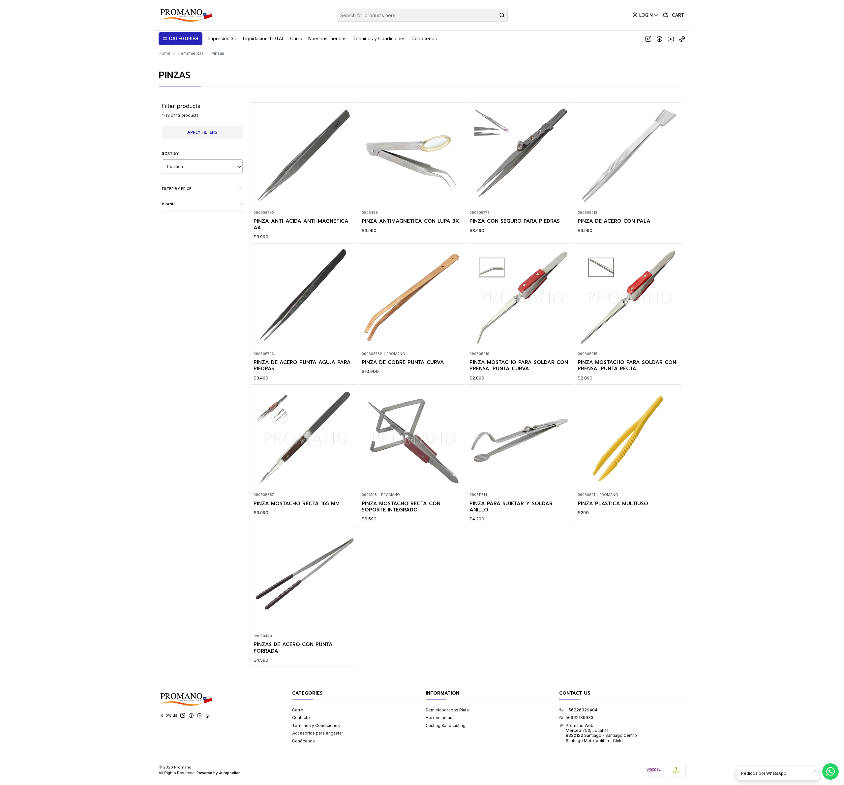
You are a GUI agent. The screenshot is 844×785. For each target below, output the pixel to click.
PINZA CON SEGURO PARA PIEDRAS (514, 221)
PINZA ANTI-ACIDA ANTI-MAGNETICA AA (301, 224)
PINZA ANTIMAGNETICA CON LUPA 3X (410, 221)
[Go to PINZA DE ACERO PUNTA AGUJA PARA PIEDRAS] (304, 297)
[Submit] (502, 15)
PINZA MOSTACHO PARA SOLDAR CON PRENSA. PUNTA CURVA (518, 366)
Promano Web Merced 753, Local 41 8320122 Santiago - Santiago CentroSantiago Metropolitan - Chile (601, 733)
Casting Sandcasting (446, 725)
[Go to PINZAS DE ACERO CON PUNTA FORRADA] (304, 579)
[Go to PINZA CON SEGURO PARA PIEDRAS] (519, 156)
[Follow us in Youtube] (670, 38)
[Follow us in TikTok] (682, 38)
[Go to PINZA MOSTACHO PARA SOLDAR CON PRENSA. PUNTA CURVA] (519, 297)
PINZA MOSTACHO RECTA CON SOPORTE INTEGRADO (401, 507)
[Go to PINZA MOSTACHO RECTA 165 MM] (304, 438)
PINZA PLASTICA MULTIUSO (613, 503)
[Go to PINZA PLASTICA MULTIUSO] (628, 438)
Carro (297, 709)
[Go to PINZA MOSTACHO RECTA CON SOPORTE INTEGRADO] (412, 438)
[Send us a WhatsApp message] (830, 771)
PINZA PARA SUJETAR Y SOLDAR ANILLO (511, 507)
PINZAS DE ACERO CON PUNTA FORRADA (293, 648)
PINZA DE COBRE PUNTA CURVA (403, 362)
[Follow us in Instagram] (648, 38)
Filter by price (177, 188)
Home (164, 53)
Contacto (301, 717)
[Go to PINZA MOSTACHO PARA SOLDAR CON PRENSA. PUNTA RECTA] (628, 297)
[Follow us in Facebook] (659, 38)
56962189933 (579, 717)
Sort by (170, 153)
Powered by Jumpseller (218, 772)
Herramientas (191, 53)
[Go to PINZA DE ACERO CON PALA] (628, 156)
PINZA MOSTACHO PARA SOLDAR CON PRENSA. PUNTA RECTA (627, 366)
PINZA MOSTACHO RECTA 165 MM (297, 503)
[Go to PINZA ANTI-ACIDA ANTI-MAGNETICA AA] (304, 156)
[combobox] (422, 15)
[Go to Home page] (186, 15)
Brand (168, 204)
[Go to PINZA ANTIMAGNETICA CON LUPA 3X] (412, 156)
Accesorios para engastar (317, 733)
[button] (180, 38)
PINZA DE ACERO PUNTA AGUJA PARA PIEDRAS (302, 366)
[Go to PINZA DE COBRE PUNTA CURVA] (412, 297)
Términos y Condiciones (316, 725)
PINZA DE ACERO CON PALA (614, 221)
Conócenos (303, 740)
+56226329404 (581, 709)
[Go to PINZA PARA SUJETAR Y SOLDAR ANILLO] (519, 438)
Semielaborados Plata (447, 709)
